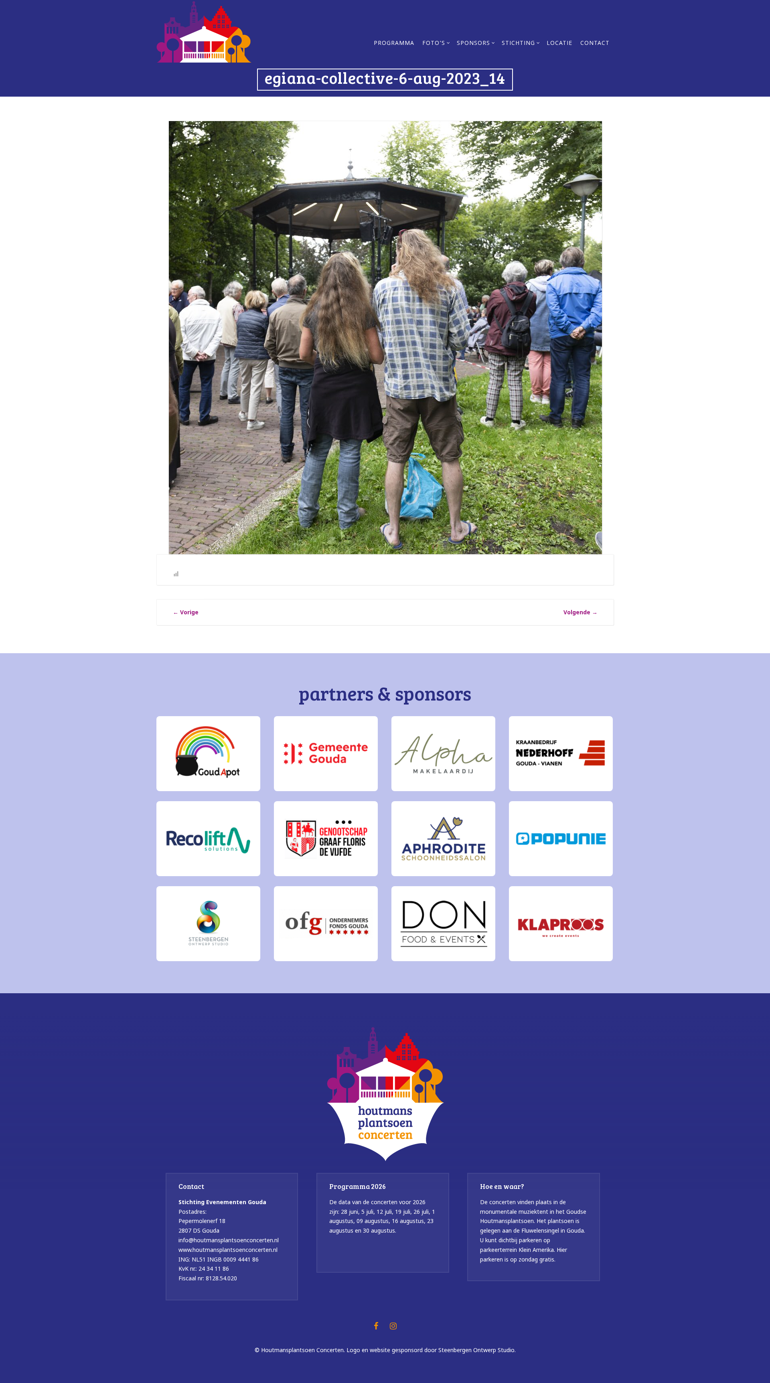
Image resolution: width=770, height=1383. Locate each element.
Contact (595, 44)
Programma (394, 44)
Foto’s (433, 44)
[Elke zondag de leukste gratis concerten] (203, 31)
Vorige (186, 612)
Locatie (559, 44)
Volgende (580, 612)
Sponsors (473, 44)
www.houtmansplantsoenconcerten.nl (228, 1249)
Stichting (518, 44)
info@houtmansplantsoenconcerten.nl (228, 1240)
